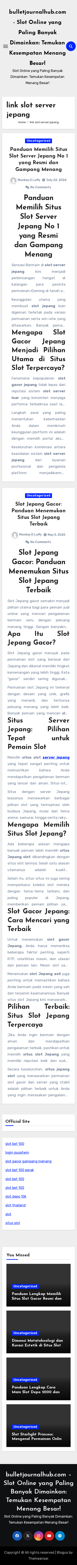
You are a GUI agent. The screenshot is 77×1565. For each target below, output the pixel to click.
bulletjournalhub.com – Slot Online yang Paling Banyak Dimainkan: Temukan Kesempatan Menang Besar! (39, 1492)
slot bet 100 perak (19, 1170)
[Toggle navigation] (5, 46)
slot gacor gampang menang (28, 1161)
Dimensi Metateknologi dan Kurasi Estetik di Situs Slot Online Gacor (37, 1345)
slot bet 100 (14, 1144)
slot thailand (15, 1205)
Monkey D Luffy (29, 180)
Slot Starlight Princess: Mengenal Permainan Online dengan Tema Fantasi (38, 1439)
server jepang (56, 757)
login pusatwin (17, 1152)
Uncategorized (38, 141)
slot (8, 1214)
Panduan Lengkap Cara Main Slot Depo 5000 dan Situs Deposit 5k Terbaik (36, 1392)
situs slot (12, 1223)
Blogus (62, 1552)
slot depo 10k (15, 1196)
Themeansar (38, 1558)
